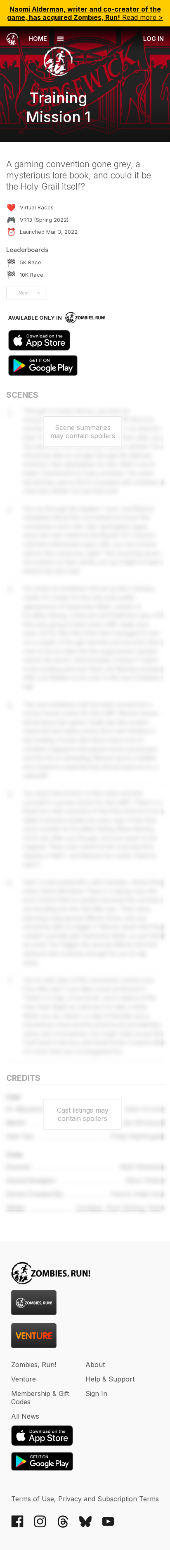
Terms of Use (32, 1499)
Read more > (85, 13)
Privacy (70, 1499)
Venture (23, 1379)
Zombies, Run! (33, 1364)
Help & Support (110, 1379)
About (95, 1364)
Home (37, 38)
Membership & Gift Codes (40, 1397)
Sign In (96, 1393)
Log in (153, 38)
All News (25, 1416)
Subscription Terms (128, 1499)
